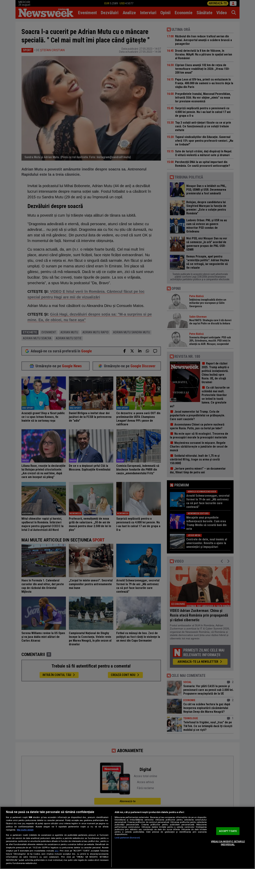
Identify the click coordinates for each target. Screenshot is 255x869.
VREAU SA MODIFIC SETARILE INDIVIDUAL (228, 843)
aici (56, 850)
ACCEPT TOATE (228, 831)
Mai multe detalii (25, 830)
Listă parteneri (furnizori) (127, 838)
